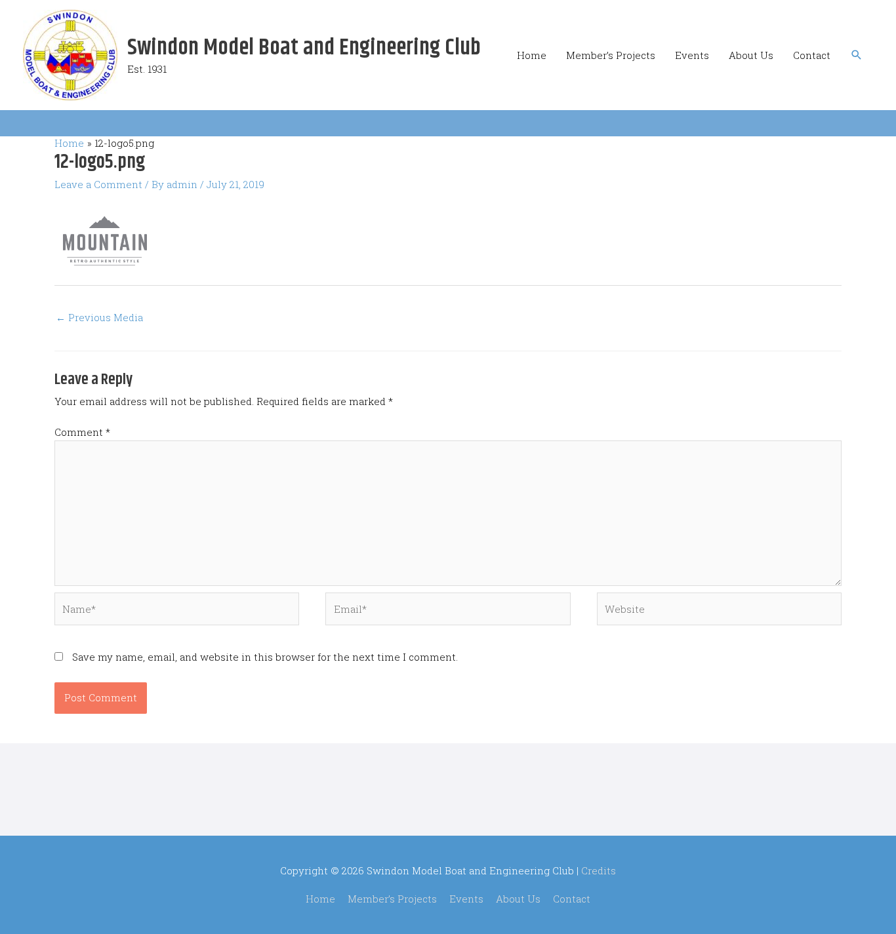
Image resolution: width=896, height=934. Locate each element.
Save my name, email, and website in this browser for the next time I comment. (265, 656)
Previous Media (99, 317)
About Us (751, 55)
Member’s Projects (610, 55)
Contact (811, 55)
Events (692, 55)
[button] (856, 55)
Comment (82, 431)
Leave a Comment (98, 184)
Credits (598, 870)
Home (531, 55)
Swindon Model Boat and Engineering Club (304, 48)
